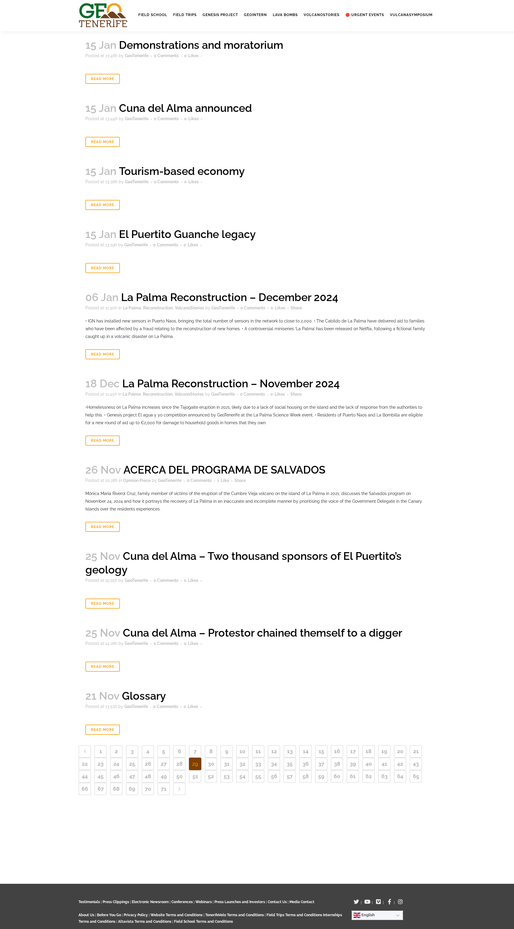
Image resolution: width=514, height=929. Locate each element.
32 (242, 764)
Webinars (203, 902)
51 (195, 776)
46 (116, 776)
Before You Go (108, 915)
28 (179, 764)
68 (116, 789)
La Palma (132, 308)
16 (337, 751)
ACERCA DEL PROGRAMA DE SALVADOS (224, 469)
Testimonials (89, 902)
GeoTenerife (136, 55)
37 (321, 764)
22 (85, 764)
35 (290, 764)
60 (337, 776)
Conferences (182, 902)
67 (101, 789)
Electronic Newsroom (150, 902)
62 (369, 776)
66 (85, 789)
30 (211, 764)
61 (353, 776)
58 (306, 776)
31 (227, 764)
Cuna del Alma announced (185, 108)
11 (258, 751)
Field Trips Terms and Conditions (295, 915)
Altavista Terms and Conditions (144, 921)
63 (384, 776)
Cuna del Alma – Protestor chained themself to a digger (262, 632)
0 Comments (166, 55)
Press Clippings (116, 902)
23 (101, 764)
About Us (86, 915)
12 (274, 751)
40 (369, 764)
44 (85, 776)
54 (242, 776)
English (368, 915)
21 (416, 751)
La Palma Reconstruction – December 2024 (229, 297)
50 (179, 776)
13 (290, 751)
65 (416, 776)
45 (101, 776)
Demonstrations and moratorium (201, 45)
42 (400, 764)
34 (274, 764)
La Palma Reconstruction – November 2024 (231, 383)
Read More (102, 79)
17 (353, 751)
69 (132, 789)
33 (258, 764)
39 (353, 764)
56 (274, 776)
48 (148, 776)
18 (369, 751)
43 (416, 764)
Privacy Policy (136, 915)
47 (132, 776)
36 (306, 764)
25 (132, 764)
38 (337, 764)
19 (384, 751)
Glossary (144, 696)
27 (164, 764)
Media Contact (301, 902)
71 (164, 789)
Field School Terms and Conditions (203, 921)
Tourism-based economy (182, 171)
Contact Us (277, 902)
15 (321, 751)
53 (227, 776)
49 (164, 776)
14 (305, 751)
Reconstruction (158, 308)
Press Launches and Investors (239, 902)
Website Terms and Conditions (177, 915)
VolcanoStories (189, 308)
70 (148, 789)
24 (116, 764)
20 (400, 751)
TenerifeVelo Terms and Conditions (235, 915)
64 (400, 776)
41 (384, 764)
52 (211, 776)
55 (258, 776)
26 (148, 764)
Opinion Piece (137, 480)
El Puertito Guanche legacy (187, 234)
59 (321, 776)
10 (242, 751)
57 (290, 776)
